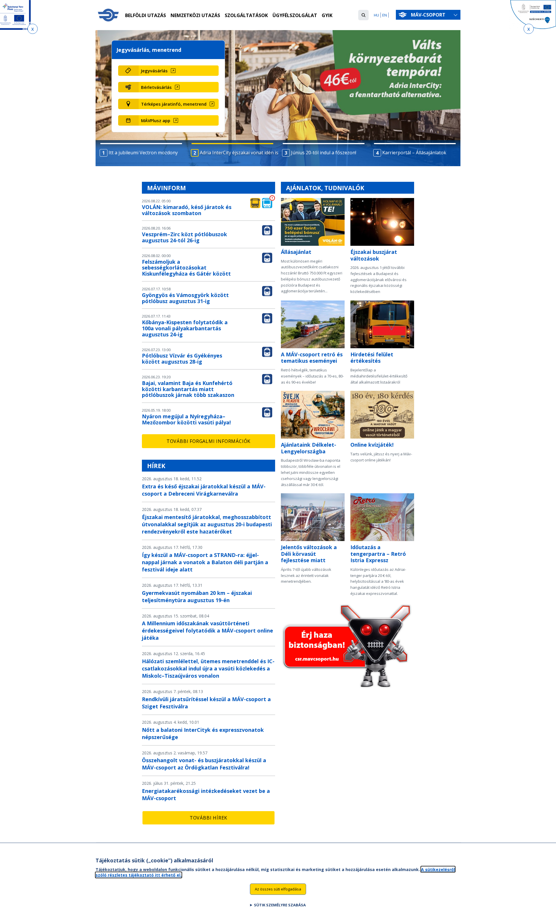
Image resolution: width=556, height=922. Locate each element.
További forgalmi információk (208, 441)
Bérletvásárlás (156, 87)
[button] (363, 15)
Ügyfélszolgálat (294, 15)
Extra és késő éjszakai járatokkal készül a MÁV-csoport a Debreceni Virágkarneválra (204, 490)
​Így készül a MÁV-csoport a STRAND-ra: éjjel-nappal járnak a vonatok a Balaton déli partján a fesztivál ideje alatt (205, 562)
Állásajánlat (296, 251)
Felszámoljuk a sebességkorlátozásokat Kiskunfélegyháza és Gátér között (186, 267)
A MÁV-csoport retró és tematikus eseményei (312, 357)
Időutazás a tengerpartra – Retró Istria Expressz (378, 554)
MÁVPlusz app (155, 120)
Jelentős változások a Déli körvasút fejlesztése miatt (309, 554)
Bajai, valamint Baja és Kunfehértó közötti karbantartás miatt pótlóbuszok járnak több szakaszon (188, 389)
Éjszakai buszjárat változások (373, 255)
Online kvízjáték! (372, 444)
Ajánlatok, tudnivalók (325, 188)
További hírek (208, 818)
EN (384, 15)
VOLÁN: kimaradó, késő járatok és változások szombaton (186, 210)
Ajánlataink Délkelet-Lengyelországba (308, 448)
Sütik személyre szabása (280, 905)
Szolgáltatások (246, 15)
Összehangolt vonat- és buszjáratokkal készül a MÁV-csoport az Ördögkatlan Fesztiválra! (204, 764)
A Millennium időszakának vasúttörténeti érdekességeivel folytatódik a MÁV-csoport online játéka (207, 630)
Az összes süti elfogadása (278, 889)
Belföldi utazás (145, 15)
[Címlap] (108, 15)
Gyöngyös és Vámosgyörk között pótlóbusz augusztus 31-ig (185, 298)
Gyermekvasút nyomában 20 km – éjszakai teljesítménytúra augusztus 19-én (197, 596)
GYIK (327, 15)
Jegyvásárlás (154, 71)
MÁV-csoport (429, 15)
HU (376, 15)
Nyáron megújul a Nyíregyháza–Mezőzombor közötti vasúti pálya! (186, 419)
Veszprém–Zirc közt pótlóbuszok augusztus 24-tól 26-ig (184, 237)
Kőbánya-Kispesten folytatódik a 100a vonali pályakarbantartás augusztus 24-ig (185, 328)
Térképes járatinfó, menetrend (173, 104)
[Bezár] (33, 29)
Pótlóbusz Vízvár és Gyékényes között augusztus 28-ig (182, 358)
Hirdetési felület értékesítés (371, 357)
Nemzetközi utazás (195, 15)
